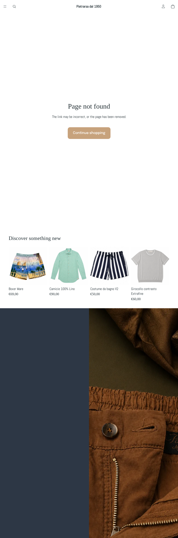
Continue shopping (89, 133)
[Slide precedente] (54, 266)
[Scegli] (40, 278)
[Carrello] (173, 6)
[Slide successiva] (83, 266)
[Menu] (5, 6)
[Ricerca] (14, 6)
